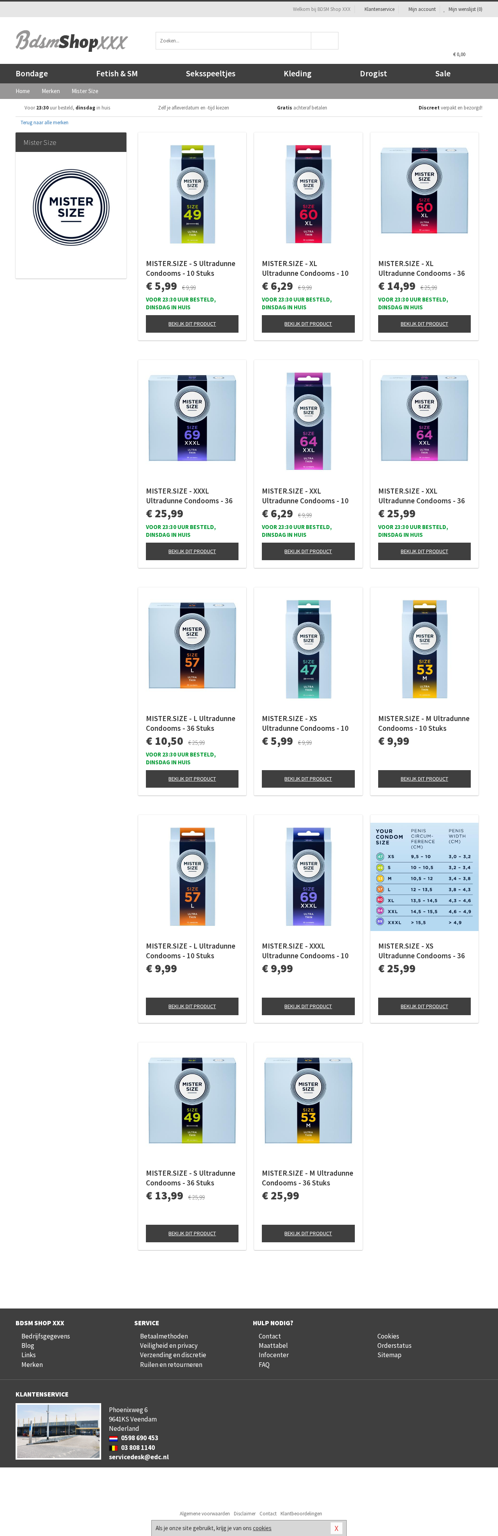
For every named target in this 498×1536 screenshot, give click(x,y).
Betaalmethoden (164, 1336)
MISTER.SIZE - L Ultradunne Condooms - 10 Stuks (190, 950)
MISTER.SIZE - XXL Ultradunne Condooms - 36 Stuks (421, 496)
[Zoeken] (325, 40)
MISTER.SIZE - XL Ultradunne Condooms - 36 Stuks (421, 268)
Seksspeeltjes (210, 73)
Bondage (32, 73)
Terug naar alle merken (43, 122)
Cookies (388, 1336)
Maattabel (273, 1345)
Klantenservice (380, 9)
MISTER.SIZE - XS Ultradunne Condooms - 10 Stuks (305, 723)
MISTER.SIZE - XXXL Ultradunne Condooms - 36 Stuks (189, 496)
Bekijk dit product (192, 323)
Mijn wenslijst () (464, 9)
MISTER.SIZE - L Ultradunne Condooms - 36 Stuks (190, 723)
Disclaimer (245, 1513)
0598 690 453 (139, 1438)
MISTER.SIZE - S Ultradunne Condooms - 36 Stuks (190, 1177)
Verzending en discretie (173, 1355)
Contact (270, 1336)
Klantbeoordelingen (301, 1513)
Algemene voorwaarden (205, 1513)
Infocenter (274, 1355)
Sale (443, 73)
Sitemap (389, 1355)
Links (28, 1355)
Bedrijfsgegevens (45, 1336)
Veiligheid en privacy (169, 1345)
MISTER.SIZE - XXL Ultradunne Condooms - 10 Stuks (305, 496)
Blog (27, 1345)
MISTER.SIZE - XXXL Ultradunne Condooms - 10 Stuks (305, 951)
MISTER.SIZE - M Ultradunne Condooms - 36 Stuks (307, 1177)
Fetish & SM (117, 73)
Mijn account (422, 9)
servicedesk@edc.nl (139, 1457)
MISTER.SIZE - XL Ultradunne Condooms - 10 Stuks (305, 268)
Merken (32, 1364)
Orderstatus (394, 1345)
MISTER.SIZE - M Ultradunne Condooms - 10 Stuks (424, 723)
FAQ (264, 1364)
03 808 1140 (137, 1447)
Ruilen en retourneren (171, 1364)
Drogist (373, 73)
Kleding (298, 73)
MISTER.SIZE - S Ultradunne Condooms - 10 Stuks (190, 268)
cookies (262, 1528)
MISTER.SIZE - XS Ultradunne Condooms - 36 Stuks (421, 951)
